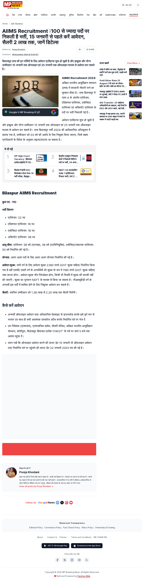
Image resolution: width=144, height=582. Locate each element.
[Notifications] (138, 5)
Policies (63, 537)
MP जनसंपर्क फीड (100, 537)
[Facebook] (57, 560)
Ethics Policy (87, 527)
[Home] (7, 14)
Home (5, 23)
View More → (133, 63)
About (40, 537)
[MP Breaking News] (12, 5)
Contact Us (52, 537)
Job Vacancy (17, 23)
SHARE (91, 49)
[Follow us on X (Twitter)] (62, 502)
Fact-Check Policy (71, 527)
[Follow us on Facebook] (57, 502)
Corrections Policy (52, 527)
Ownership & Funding (105, 527)
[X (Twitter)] (65, 560)
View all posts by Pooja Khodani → (36, 486)
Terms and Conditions (81, 537)
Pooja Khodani (18, 49)
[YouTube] (79, 560)
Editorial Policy (36, 527)
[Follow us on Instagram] (66, 502)
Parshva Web (83, 576)
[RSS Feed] (86, 560)
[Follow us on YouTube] (71, 502)
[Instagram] (72, 560)
